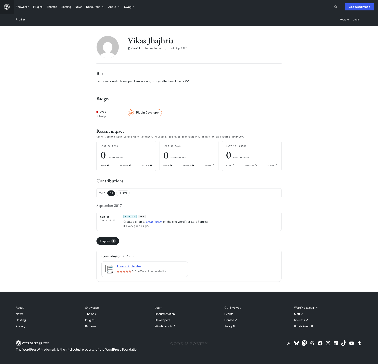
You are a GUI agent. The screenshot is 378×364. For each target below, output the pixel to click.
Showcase (92, 307)
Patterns (90, 326)
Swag (229, 326)
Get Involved (232, 307)
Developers (162, 320)
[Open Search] (335, 7)
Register (345, 19)
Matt (298, 314)
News (19, 314)
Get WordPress (359, 6)
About (20, 307)
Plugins (107, 241)
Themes (90, 314)
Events (228, 314)
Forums (123, 192)
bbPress (301, 320)
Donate (230, 320)
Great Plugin (153, 221)
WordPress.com (306, 307)
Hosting (21, 320)
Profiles (21, 19)
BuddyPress (303, 326)
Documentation (165, 314)
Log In (356, 19)
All (111, 192)
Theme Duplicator (129, 266)
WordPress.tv (165, 326)
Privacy (20, 326)
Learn (158, 307)
